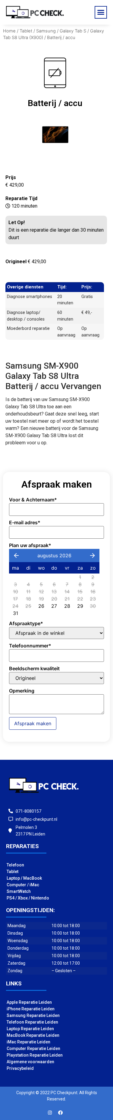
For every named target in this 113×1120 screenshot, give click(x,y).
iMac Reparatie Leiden (28, 1041)
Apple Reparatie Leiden (29, 1002)
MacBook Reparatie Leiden (33, 1035)
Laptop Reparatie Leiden (30, 1028)
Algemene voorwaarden (30, 1061)
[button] (101, 12)
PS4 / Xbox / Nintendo (28, 898)
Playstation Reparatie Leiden (35, 1055)
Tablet (26, 31)
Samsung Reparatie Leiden (33, 1015)
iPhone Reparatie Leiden (31, 1008)
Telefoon (15, 865)
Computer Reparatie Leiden (33, 1048)
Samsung (46, 31)
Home (9, 31)
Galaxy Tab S (73, 31)
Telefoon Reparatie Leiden (32, 1022)
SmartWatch (19, 891)
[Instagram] (49, 1112)
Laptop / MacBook (24, 878)
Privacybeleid (20, 1068)
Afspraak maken (32, 723)
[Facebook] (60, 1112)
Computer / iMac (23, 884)
